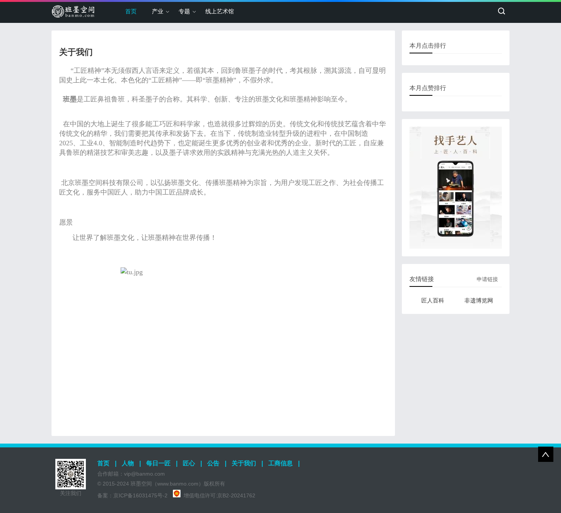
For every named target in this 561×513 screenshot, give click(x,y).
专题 (184, 11)
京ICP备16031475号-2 (140, 495)
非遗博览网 (478, 300)
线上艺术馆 (219, 11)
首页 (131, 11)
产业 (157, 11)
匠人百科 (432, 300)
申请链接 (487, 279)
